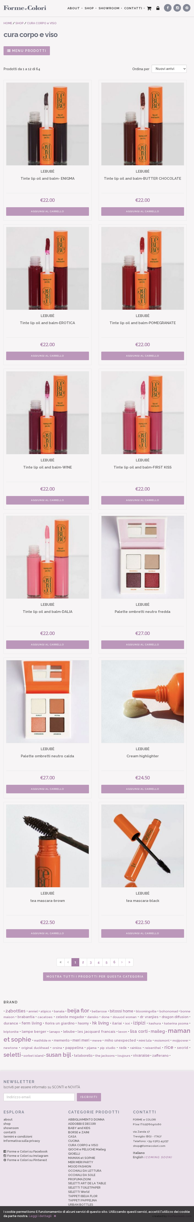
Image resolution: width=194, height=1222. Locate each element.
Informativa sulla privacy (22, 1141)
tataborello (83, 1055)
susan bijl (58, 1054)
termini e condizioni (18, 1136)
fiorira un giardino (60, 1023)
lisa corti (139, 1031)
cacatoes (45, 1017)
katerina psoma (176, 1023)
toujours (123, 1055)
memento (62, 1040)
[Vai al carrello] (149, 8)
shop (7, 1124)
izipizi (139, 1023)
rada (123, 1048)
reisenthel (153, 1048)
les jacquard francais (96, 1031)
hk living (100, 1022)
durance (11, 1023)
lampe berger (34, 1031)
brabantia (26, 1017)
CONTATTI (133, 8)
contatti (10, 1132)
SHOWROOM (109, 8)
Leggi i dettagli (40, 1216)
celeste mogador (70, 1017)
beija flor (78, 1010)
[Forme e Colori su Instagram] (176, 7)
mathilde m (42, 1040)
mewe (97, 1040)
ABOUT (73, 8)
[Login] (158, 8)
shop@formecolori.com (149, 1146)
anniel (33, 1011)
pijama (92, 1048)
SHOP (89, 8)
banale (59, 1011)
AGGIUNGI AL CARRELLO (47, 211)
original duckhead (35, 1048)
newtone (11, 1048)
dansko (92, 1017)
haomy (83, 1023)
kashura (155, 1023)
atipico (45, 1011)
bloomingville (146, 1011)
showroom (11, 1128)
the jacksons (105, 1055)
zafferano (160, 1055)
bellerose (99, 1011)
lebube (69, 1032)
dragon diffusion (175, 1017)
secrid (182, 1048)
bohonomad (168, 1011)
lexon (122, 1032)
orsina (57, 1048)
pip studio (107, 1048)
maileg (158, 1031)
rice (168, 1047)
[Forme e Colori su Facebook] (167, 7)
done (105, 1017)
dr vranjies (149, 1017)
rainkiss (135, 1048)
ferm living (32, 1023)
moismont (162, 1040)
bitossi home (121, 1011)
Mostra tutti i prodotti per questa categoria (95, 976)
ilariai (117, 1023)
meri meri (80, 1040)
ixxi (127, 1023)
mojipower (180, 1040)
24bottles (15, 1010)
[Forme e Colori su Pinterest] (185, 7)
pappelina (74, 1048)
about (8, 1119)
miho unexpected (120, 1040)
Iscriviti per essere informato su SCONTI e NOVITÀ (42, 1084)
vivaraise (141, 1055)
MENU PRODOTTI (28, 51)
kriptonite (11, 1032)
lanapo (54, 1032)
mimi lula (145, 1040)
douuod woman (125, 1017)
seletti (12, 1054)
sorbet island (33, 1055)
